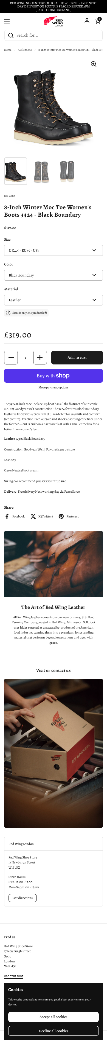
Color (8, 264)
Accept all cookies (53, 1016)
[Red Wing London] (53, 21)
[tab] (53, 843)
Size (7, 239)
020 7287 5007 (13, 976)
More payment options (53, 387)
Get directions (23, 898)
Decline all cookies (53, 1031)
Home (8, 50)
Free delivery (26, 491)
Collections (25, 50)
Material (11, 289)
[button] (97, 21)
